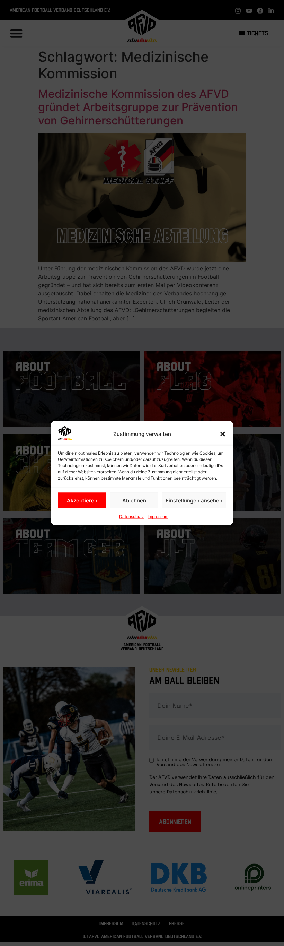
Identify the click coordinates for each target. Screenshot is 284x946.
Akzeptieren (82, 500)
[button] (222, 434)
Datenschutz (131, 516)
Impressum (158, 516)
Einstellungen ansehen (194, 500)
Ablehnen (134, 500)
